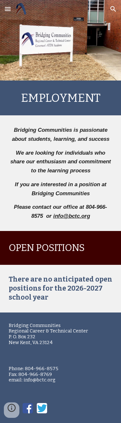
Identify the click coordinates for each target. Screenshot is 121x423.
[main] (60, 98)
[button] (7, 9)
